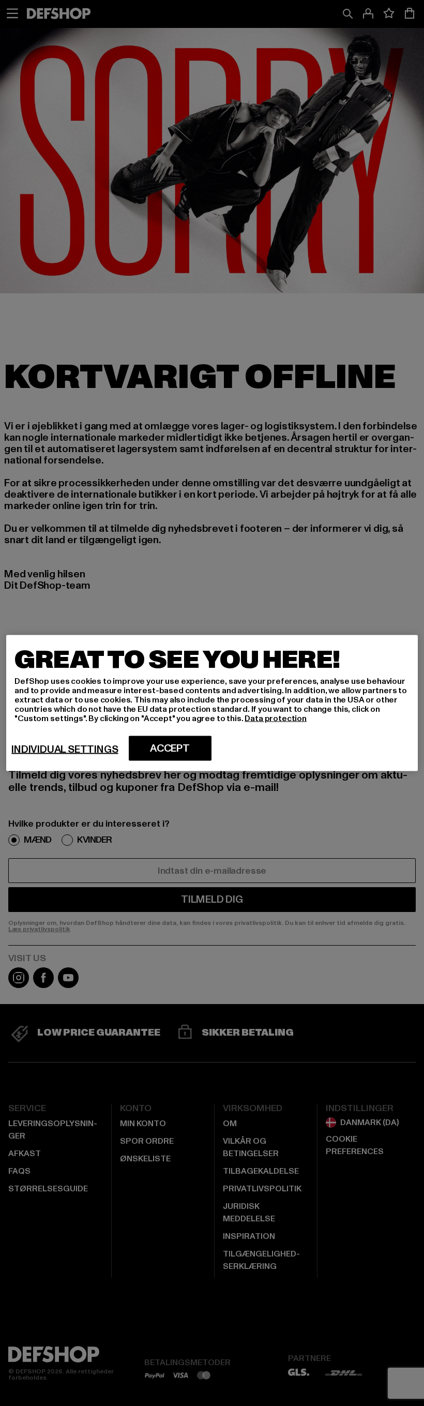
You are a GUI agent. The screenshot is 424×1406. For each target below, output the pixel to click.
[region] (211, 703)
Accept (170, 748)
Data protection (276, 718)
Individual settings (64, 749)
